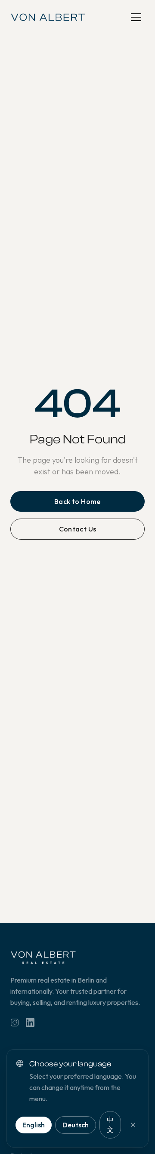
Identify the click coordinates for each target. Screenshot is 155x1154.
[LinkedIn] (30, 1022)
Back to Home (77, 501)
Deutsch (75, 1124)
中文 (110, 1124)
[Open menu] (136, 17)
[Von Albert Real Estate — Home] (48, 17)
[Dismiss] (133, 1125)
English (33, 1124)
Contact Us (77, 529)
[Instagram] (14, 1022)
